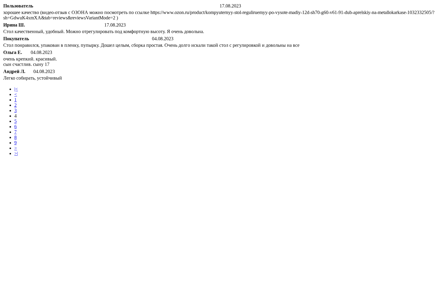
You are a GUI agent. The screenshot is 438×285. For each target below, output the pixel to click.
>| (16, 153)
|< (16, 89)
